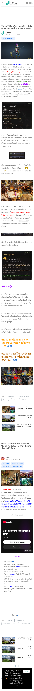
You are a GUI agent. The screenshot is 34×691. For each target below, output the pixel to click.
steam (19, 615)
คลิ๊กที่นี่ (9, 346)
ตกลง (26, 671)
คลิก (11, 681)
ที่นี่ (13, 561)
